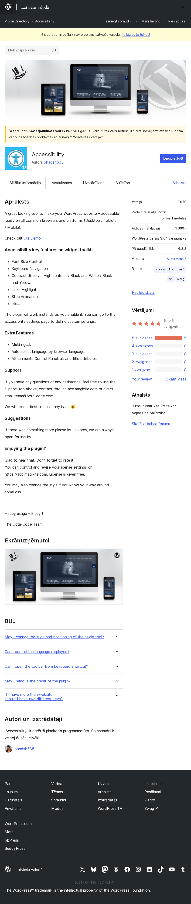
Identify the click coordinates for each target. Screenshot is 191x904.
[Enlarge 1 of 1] (116, 554)
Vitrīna (56, 783)
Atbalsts (179, 182)
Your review (142, 379)
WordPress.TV (110, 808)
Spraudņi (58, 800)
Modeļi (57, 808)
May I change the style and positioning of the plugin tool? (54, 637)
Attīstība (123, 182)
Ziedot (150, 800)
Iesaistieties (154, 783)
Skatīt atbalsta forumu (151, 423)
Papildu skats (143, 292)
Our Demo (32, 238)
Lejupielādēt (173, 158)
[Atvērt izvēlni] (183, 7)
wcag (180, 279)
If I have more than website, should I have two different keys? (34, 696)
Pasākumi (152, 791)
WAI (170, 279)
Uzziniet (105, 783)
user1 (180, 269)
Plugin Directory (17, 21)
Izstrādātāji (107, 800)
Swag (151, 808)
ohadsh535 (54, 162)
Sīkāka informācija (25, 182)
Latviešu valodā (29, 869)
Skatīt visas (176, 379)
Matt (9, 831)
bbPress (12, 840)
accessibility (164, 269)
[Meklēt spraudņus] (54, 50)
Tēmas (57, 791)
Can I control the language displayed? (37, 651)
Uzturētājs (13, 800)
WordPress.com (18, 823)
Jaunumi (11, 791)
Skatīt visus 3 (176, 259)
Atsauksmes (62, 182)
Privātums (13, 808)
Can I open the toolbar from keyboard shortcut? (46, 666)
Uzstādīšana (94, 182)
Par (7, 783)
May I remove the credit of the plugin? (38, 681)
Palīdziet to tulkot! (136, 34)
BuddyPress (15, 848)
